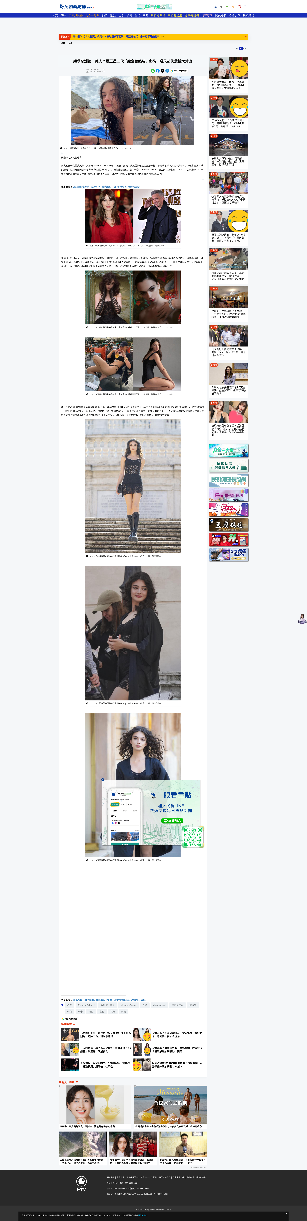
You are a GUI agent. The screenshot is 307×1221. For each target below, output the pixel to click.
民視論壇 (249, 15)
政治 (113, 15)
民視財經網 (175, 15)
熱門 (105, 15)
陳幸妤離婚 (76, 15)
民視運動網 (158, 15)
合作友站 (235, 15)
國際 (146, 15)
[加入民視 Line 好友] (153, 814)
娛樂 (129, 15)
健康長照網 (192, 15)
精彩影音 (207, 15)
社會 (121, 15)
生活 (138, 15)
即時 (63, 15)
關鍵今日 (221, 15)
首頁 (55, 15)
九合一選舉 (92, 15)
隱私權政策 (142, 1215)
